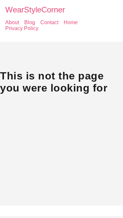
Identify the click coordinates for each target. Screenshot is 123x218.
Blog (29, 22)
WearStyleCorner (35, 9)
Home (71, 22)
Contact (49, 22)
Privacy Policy (21, 28)
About (12, 22)
